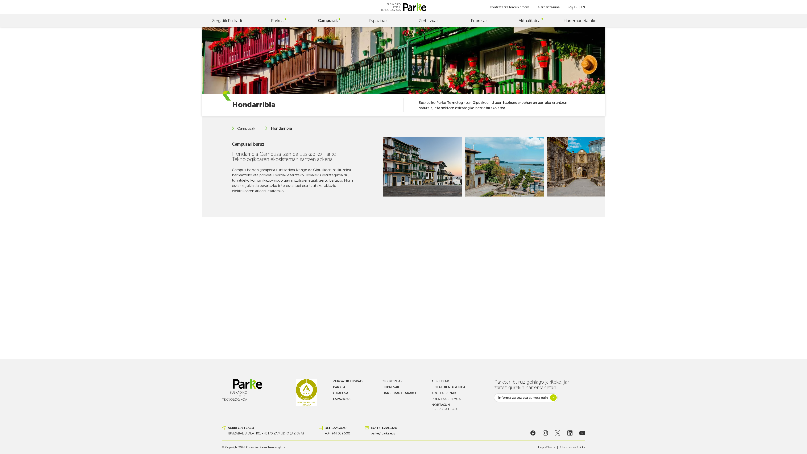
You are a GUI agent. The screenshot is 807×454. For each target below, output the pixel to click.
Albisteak (440, 381)
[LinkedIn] (570, 433)
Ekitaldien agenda (448, 387)
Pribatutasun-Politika (572, 447)
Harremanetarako (580, 20)
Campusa (340, 393)
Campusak (328, 20)
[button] (596, 166)
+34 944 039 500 (337, 433)
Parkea (277, 20)
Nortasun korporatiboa (444, 407)
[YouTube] (582, 433)
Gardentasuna (549, 7)
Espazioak (378, 20)
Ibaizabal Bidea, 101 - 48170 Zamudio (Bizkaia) (266, 433)
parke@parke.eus (383, 433)
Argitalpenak (443, 393)
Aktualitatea (530, 20)
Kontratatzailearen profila (509, 7)
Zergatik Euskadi (227, 20)
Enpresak (479, 20)
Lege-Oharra (546, 447)
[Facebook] (533, 433)
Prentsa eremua (446, 399)
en (583, 7)
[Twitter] (557, 433)
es (575, 7)
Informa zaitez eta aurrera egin (523, 398)
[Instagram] (545, 433)
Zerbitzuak (428, 20)
